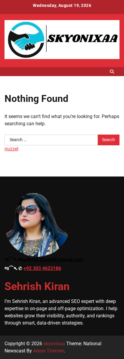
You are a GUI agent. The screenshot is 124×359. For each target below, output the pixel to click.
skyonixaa (54, 343)
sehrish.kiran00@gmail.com (52, 260)
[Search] (111, 71)
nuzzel (11, 149)
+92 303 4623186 (42, 268)
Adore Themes (48, 351)
